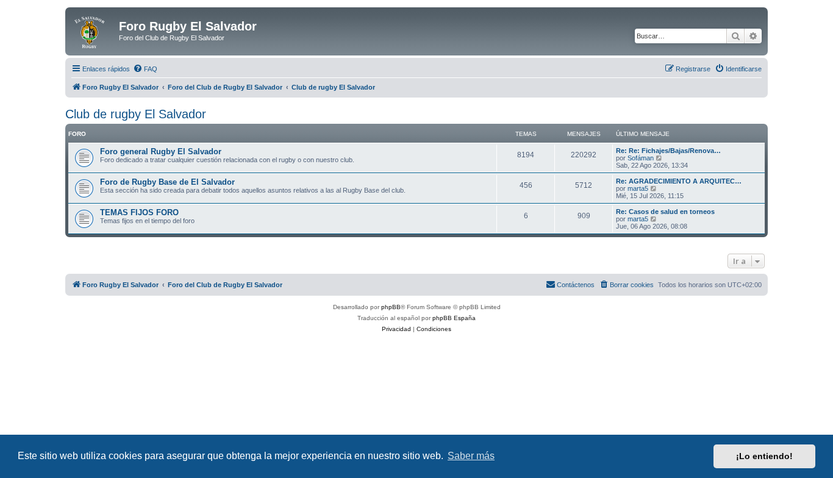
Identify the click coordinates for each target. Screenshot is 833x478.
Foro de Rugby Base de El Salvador (167, 182)
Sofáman (640, 158)
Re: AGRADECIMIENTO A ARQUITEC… (679, 181)
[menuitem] (145, 69)
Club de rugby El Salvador (135, 114)
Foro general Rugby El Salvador (160, 151)
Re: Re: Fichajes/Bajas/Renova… (668, 150)
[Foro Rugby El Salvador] (93, 29)
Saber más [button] (471, 456)
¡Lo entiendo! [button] (764, 456)
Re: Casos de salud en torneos (665, 211)
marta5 (637, 188)
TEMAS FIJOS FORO (139, 212)
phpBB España (454, 318)
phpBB (391, 307)
